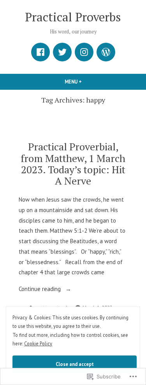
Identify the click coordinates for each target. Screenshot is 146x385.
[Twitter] (62, 52)
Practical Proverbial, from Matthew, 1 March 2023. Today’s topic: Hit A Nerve (73, 163)
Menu (86, 81)
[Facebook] (40, 52)
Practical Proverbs (73, 17)
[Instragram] (84, 52)
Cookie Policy (38, 343)
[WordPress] (106, 52)
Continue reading (40, 289)
